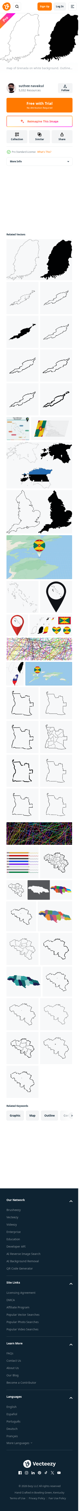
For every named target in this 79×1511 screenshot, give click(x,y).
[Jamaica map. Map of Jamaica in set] (28, 1251)
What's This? (44, 152)
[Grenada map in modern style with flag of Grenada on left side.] (26, 561)
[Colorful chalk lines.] (38, 816)
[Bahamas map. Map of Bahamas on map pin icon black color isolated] (22, 764)
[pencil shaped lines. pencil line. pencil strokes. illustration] (22, 1190)
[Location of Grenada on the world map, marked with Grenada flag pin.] (29, 866)
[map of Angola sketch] (22, 895)
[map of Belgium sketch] (22, 1223)
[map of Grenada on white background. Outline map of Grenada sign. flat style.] (38, 257)
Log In (60, 6)
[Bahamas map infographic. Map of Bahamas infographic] (51, 528)
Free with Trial (39, 105)
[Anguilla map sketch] (22, 296)
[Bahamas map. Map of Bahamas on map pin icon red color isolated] (51, 758)
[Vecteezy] (6, 6)
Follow (65, 90)
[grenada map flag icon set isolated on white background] (27, 792)
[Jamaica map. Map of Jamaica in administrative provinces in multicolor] (23, 1309)
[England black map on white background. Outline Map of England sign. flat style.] (38, 645)
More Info (16, 159)
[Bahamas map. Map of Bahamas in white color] (22, 730)
